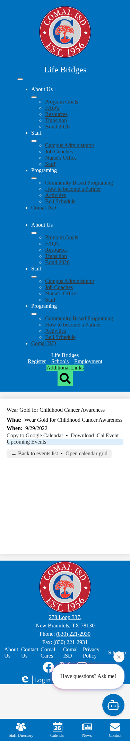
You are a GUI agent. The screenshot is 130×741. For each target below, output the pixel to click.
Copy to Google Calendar (35, 435)
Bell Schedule (60, 201)
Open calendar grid (86, 453)
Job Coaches (59, 151)
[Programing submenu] (34, 178)
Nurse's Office (61, 158)
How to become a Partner (73, 189)
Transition (56, 120)
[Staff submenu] (34, 141)
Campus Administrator (69, 145)
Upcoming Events (26, 442)
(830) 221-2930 (73, 634)
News (87, 735)
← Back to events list (34, 453)
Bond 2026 (57, 127)
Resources (56, 114)
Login (42, 680)
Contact (115, 735)
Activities (55, 195)
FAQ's (52, 108)
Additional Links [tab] (65, 367)
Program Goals (61, 102)
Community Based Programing (79, 183)
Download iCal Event (95, 435)
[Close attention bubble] (118, 656)
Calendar (57, 735)
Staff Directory (21, 735)
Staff (50, 164)
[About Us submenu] (34, 97)
